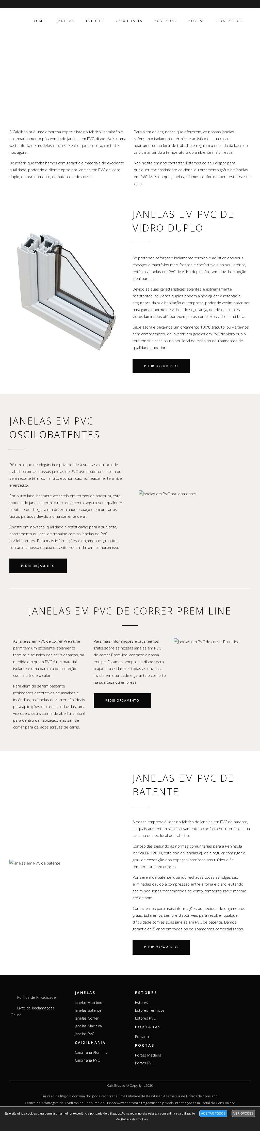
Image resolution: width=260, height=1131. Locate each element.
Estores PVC (145, 1018)
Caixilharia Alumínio (91, 1052)
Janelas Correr (87, 1018)
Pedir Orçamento (161, 366)
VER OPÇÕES (243, 1113)
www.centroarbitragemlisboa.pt (141, 1103)
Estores (141, 1002)
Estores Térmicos (150, 1010)
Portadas (143, 1037)
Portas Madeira (148, 1055)
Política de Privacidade (36, 997)
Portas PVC (144, 1063)
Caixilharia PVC (87, 1060)
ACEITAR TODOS (213, 1113)
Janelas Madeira (88, 1026)
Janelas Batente (88, 1010)
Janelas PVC (84, 1034)
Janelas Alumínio (89, 1002)
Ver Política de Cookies (132, 1119)
